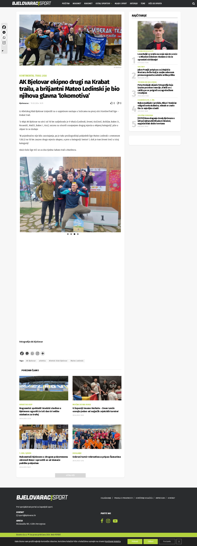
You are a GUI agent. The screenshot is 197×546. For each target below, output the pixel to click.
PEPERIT (58, 534)
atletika (42, 361)
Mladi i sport (121, 3)
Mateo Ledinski (77, 361)
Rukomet (88, 3)
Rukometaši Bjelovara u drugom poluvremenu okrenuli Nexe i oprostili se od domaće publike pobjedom (43, 460)
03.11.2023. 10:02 (143, 126)
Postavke (167, 541)
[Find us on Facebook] (102, 521)
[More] (42, 353)
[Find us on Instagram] (108, 521)
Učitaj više (70, 475)
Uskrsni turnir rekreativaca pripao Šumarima (97, 456)
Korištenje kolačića (113, 541)
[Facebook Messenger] (27, 353)
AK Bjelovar (31, 361)
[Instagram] (37, 353)
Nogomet (77, 3)
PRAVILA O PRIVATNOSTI (123, 498)
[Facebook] (22, 353)
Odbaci (150, 541)
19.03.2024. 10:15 (37, 103)
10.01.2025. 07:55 (143, 78)
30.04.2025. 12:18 (78, 461)
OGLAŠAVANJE (106, 498)
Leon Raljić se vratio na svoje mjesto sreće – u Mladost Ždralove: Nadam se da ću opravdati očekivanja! (157, 57)
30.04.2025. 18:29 (25, 467)
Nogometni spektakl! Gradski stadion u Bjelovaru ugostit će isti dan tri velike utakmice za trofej (40, 411)
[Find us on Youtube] (115, 521)
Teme (143, 3)
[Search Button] (193, 3)
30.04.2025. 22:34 (25, 419)
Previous (15, 184)
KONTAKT (171, 498)
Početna (66, 3)
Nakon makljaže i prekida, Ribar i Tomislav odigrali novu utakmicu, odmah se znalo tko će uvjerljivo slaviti (157, 106)
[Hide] (2, 51)
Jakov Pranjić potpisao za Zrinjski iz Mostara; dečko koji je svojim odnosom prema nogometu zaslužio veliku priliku (156, 72)
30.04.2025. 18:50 (78, 415)
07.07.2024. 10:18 (143, 63)
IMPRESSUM (160, 498)
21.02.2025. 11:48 (143, 96)
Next (125, 184)
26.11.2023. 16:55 (143, 111)
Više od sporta (155, 3)
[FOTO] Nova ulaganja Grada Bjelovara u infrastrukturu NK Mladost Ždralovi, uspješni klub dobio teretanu (156, 121)
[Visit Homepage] (29, 4)
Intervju (134, 3)
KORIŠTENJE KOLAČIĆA (144, 498)
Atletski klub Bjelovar (58, 361)
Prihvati (135, 541)
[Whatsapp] (32, 353)
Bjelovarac (24, 103)
